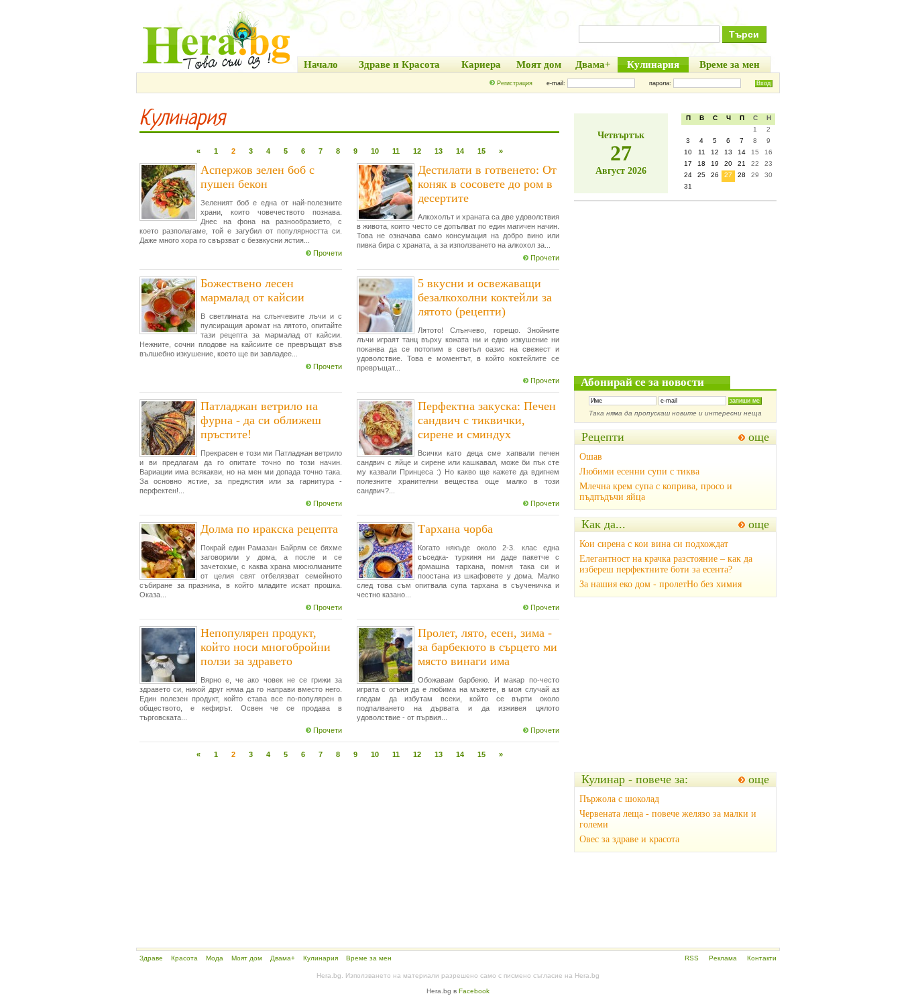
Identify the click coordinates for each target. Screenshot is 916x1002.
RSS (692, 958)
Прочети (327, 253)
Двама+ (282, 958)
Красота (184, 958)
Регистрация (514, 83)
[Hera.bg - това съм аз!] (216, 68)
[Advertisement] (349, 850)
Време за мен (369, 958)
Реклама (723, 958)
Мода (214, 958)
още (758, 437)
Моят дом (246, 958)
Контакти (762, 958)
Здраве (151, 958)
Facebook (474, 991)
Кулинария (320, 958)
